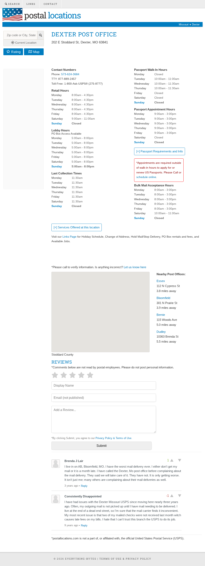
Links (30, 3)
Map (36, 52)
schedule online (146, 177)
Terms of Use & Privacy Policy (125, 558)
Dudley (161, 331)
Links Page (69, 236)
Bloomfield (163, 298)
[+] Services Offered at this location (76, 227)
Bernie (161, 314)
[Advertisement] (124, 56)
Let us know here (135, 267)
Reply (84, 485)
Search (13, 3)
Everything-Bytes (80, 558)
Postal (51, 15)
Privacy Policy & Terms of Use (113, 438)
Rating (16, 52)
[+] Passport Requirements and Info (159, 151)
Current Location (25, 42)
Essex (161, 281)
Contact (50, 3)
